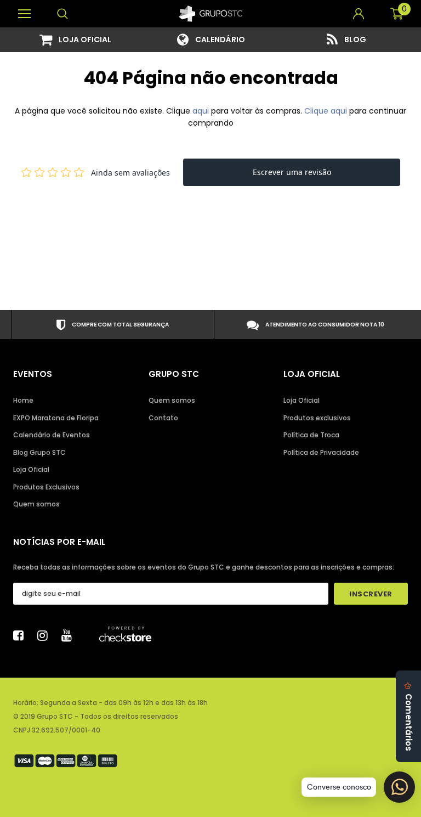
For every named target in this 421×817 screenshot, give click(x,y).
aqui (200, 110)
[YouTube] (69, 635)
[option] (75, 40)
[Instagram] (45, 635)
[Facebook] (21, 635)
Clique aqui (326, 110)
